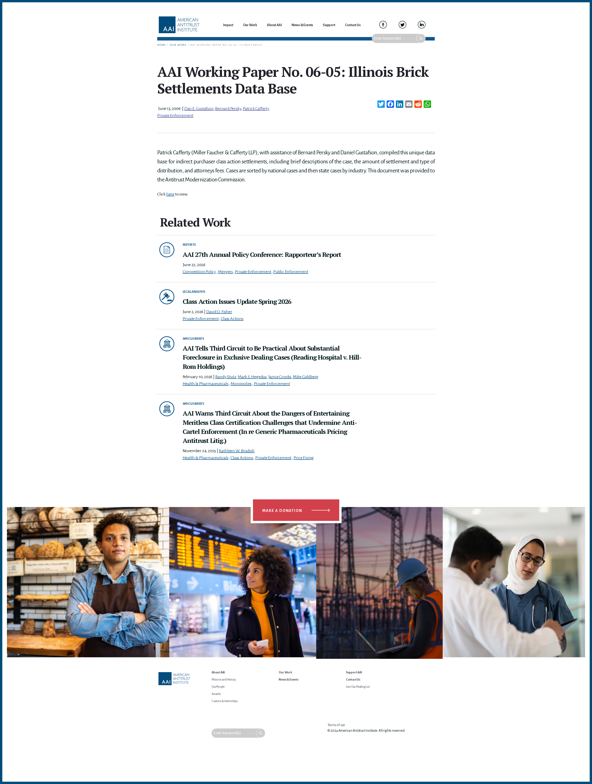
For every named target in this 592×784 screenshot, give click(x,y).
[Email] (408, 104)
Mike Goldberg (305, 376)
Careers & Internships (225, 701)
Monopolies (241, 383)
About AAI (218, 672)
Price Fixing (304, 457)
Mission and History (224, 679)
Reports (189, 244)
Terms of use (336, 725)
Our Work (178, 45)
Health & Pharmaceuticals (205, 383)
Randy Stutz (225, 376)
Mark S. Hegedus (252, 376)
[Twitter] (381, 104)
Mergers (225, 271)
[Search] (421, 38)
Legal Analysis (194, 291)
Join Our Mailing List (358, 686)
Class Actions (232, 318)
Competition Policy (199, 271)
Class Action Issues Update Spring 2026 (237, 301)
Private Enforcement (175, 115)
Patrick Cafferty (256, 108)
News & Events (288, 679)
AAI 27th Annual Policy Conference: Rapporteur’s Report (262, 254)
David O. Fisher (219, 311)
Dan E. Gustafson (199, 108)
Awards (216, 694)
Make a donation (282, 511)
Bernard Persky (228, 108)
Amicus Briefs (193, 338)
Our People (218, 686)
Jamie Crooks (279, 376)
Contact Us (353, 679)
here (170, 194)
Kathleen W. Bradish (237, 450)
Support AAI (354, 672)
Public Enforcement (290, 271)
